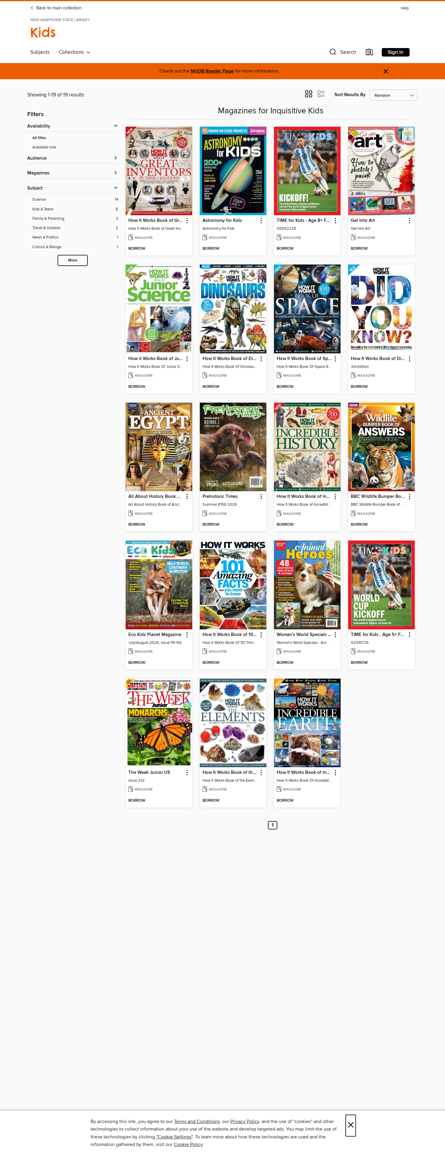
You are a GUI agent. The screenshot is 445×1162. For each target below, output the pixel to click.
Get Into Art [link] (363, 220)
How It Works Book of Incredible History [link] (304, 496)
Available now (44, 147)
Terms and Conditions (197, 1121)
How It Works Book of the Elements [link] (230, 772)
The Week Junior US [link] (149, 772)
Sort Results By (350, 95)
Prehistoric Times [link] (220, 496)
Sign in (396, 52)
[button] (342, 53)
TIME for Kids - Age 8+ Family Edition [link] (304, 220)
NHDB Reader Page (212, 71)
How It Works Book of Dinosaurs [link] (230, 359)
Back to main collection (58, 8)
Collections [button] (72, 52)
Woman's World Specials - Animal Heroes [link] (304, 635)
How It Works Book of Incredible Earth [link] (304, 772)
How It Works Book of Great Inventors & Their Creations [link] (156, 220)
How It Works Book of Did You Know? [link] (378, 359)
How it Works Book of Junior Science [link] (156, 359)
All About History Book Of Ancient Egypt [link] (156, 496)
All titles (39, 138)
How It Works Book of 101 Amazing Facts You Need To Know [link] (230, 635)
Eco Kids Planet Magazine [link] (154, 635)
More (72, 260)
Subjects (40, 52)
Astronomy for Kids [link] (222, 220)
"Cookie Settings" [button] (174, 1137)
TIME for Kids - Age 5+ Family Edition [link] (378, 635)
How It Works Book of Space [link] (304, 359)
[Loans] (370, 53)
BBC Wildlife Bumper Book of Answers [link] (378, 496)
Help (405, 8)
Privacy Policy (244, 1121)
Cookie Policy (188, 1144)
